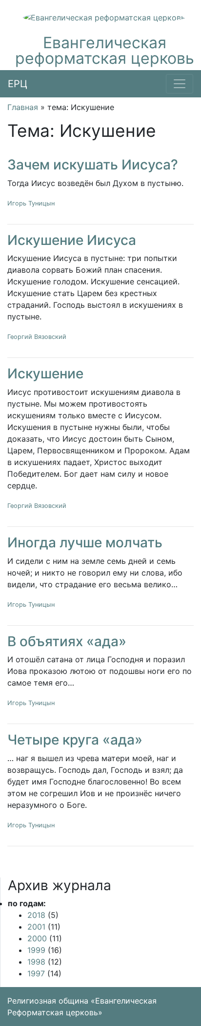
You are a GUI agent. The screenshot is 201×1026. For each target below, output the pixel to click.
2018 (36, 915)
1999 (36, 950)
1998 (36, 962)
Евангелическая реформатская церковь (104, 50)
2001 (36, 927)
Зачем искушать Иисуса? (92, 164)
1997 (36, 973)
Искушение (45, 373)
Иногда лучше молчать (84, 542)
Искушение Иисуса (71, 240)
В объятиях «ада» (66, 641)
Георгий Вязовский (36, 336)
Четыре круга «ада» (74, 739)
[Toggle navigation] (179, 83)
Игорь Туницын (31, 203)
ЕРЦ (17, 84)
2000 (37, 938)
